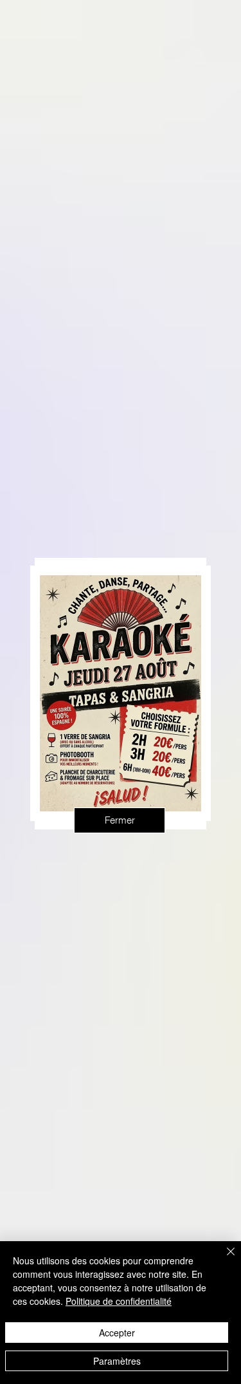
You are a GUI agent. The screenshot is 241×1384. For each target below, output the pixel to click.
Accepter (117, 1332)
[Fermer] (223, 1259)
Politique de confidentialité (119, 1301)
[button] (119, 820)
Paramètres (117, 1360)
